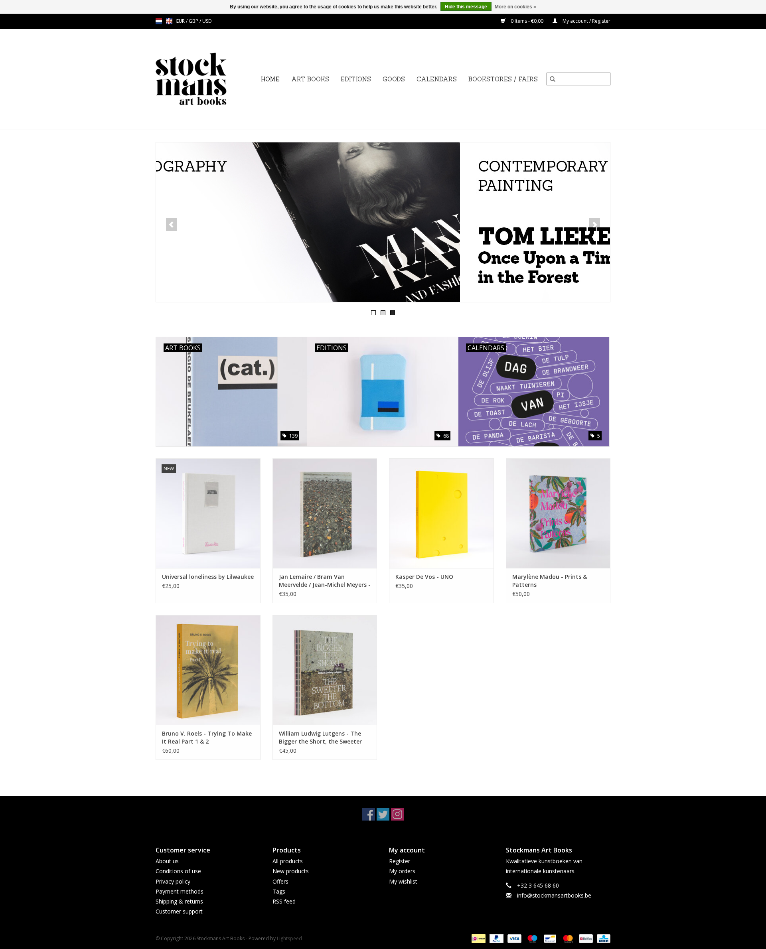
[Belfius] (585, 938)
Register (399, 861)
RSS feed (284, 901)
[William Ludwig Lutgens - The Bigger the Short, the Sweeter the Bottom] (324, 670)
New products (290, 871)
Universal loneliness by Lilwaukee (208, 576)
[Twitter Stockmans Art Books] (383, 814)
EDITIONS (356, 79)
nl (159, 21)
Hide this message (466, 7)
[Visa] (514, 938)
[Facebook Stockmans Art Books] (368, 814)
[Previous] (171, 224)
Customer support (179, 911)
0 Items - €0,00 (527, 21)
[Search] (553, 79)
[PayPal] (496, 938)
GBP (194, 21)
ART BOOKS (310, 79)
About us (167, 861)
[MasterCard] (567, 938)
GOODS (394, 79)
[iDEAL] (477, 938)
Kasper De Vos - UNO (424, 576)
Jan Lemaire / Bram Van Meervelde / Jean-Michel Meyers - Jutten (325, 581)
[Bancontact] (549, 938)
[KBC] (602, 938)
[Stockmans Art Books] (205, 79)
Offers (280, 881)
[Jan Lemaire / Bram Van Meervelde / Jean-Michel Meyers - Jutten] (324, 513)
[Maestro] (532, 938)
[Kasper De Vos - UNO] (441, 513)
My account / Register (585, 21)
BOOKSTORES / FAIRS (503, 79)
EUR (181, 21)
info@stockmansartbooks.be (554, 895)
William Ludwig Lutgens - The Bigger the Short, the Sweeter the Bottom (320, 738)
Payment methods (179, 891)
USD (207, 21)
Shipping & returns (179, 901)
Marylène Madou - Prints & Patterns (549, 580)
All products (287, 861)
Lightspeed (289, 938)
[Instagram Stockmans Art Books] (397, 814)
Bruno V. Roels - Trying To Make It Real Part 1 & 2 (207, 737)
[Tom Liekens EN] (383, 222)
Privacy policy (173, 881)
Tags (278, 891)
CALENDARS (437, 79)
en (169, 21)
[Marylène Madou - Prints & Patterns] (558, 513)
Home (270, 79)
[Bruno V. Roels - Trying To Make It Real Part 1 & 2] (208, 670)
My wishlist (403, 881)
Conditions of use (178, 871)
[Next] (594, 224)
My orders (402, 871)
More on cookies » (515, 7)
